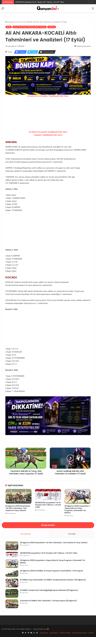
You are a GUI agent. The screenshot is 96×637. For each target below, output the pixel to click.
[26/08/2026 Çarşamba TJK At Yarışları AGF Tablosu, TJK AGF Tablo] (48, 494)
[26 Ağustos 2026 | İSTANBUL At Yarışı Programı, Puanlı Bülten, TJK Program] (11, 573)
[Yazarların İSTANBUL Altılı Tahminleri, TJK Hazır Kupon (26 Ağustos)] (11, 603)
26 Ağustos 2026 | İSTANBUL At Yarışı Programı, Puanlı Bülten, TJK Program (51, 571)
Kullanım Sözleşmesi (79, 633)
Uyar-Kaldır (54, 633)
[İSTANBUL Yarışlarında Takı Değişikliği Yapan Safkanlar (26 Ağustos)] (11, 593)
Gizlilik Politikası (65, 633)
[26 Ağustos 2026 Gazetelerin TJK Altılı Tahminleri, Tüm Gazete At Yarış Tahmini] (18, 496)
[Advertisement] (48, 114)
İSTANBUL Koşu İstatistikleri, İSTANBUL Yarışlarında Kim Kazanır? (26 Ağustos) (53, 580)
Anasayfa (10, 22)
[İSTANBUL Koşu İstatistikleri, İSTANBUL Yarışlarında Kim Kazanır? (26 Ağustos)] (11, 583)
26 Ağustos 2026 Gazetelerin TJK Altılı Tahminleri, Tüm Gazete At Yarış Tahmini (17, 508)
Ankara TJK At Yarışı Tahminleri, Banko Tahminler (29, 27)
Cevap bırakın (48, 525)
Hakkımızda (44, 633)
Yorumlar (72, 534)
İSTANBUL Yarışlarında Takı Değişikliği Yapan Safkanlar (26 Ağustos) (49, 590)
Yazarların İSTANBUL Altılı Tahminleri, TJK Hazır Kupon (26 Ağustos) (48, 600)
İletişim (91, 633)
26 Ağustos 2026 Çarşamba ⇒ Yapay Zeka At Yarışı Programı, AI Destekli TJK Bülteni (77, 509)
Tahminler (51, 27)
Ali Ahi (17, 22)
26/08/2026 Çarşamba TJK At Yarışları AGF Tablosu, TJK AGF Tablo (39, 2)
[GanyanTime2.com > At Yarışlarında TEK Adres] (48, 8)
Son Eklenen (25, 534)
